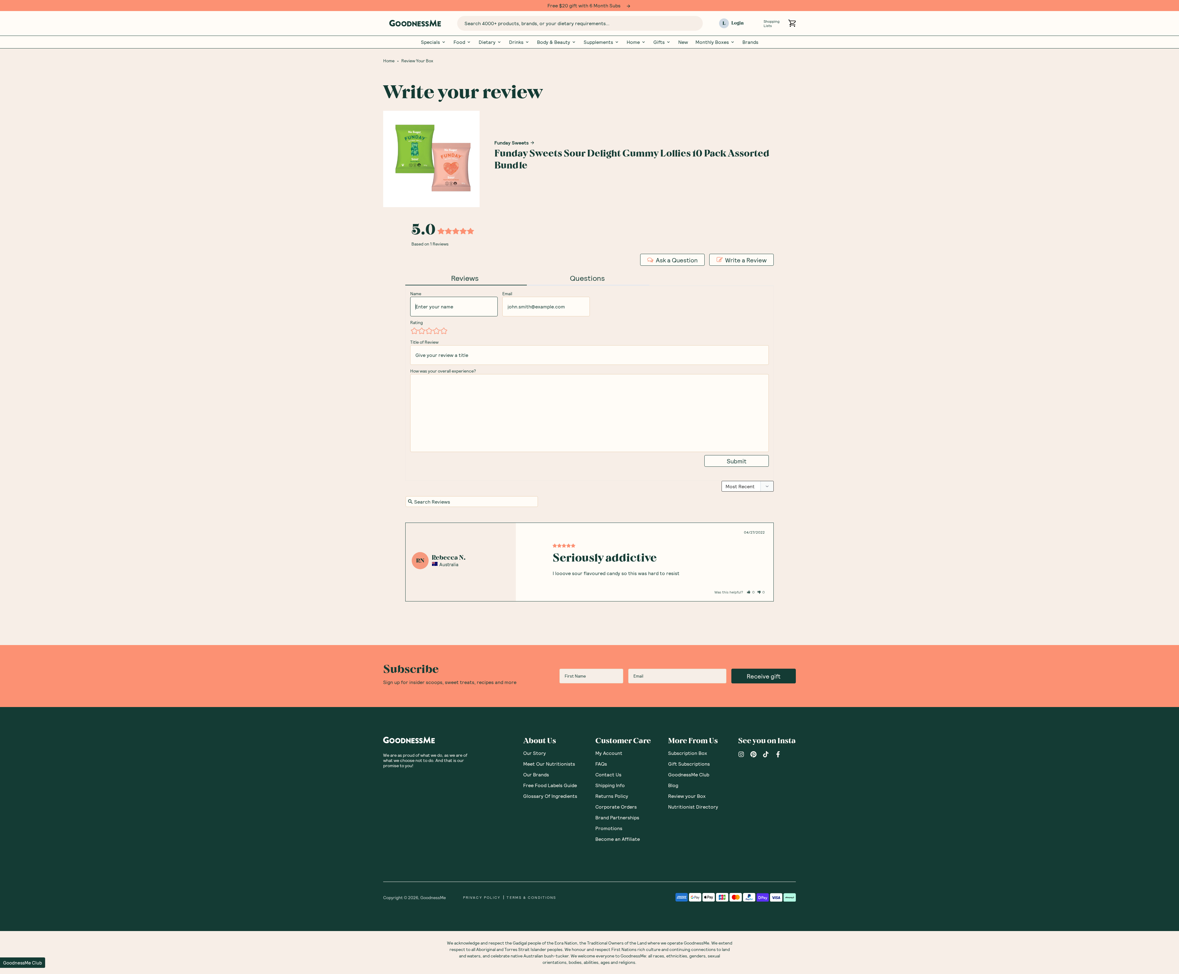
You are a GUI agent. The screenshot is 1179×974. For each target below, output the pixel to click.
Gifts (659, 41)
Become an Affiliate (617, 838)
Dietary (487, 41)
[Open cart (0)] (792, 23)
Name (415, 293)
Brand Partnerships (617, 817)
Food (459, 41)
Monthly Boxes (712, 41)
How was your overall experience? (443, 370)
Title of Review (424, 341)
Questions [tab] (587, 277)
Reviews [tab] (465, 277)
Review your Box (687, 795)
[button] (750, 591)
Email (507, 293)
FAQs (601, 763)
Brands (750, 41)
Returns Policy (611, 795)
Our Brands (536, 774)
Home (633, 41)
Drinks (516, 41)
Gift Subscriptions (689, 763)
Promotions (608, 828)
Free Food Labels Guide (550, 785)
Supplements (598, 41)
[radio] (414, 330)
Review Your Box (417, 60)
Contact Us (608, 774)
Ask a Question (677, 259)
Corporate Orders (616, 806)
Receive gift (763, 675)
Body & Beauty (553, 41)
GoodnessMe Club (688, 774)
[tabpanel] (589, 561)
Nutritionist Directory (693, 806)
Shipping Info (610, 785)
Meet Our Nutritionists (549, 763)
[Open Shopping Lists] (756, 23)
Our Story (534, 753)
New (683, 41)
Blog (673, 785)
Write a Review (746, 259)
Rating (416, 322)
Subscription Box (687, 753)
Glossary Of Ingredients (550, 795)
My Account (608, 753)
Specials (430, 41)
